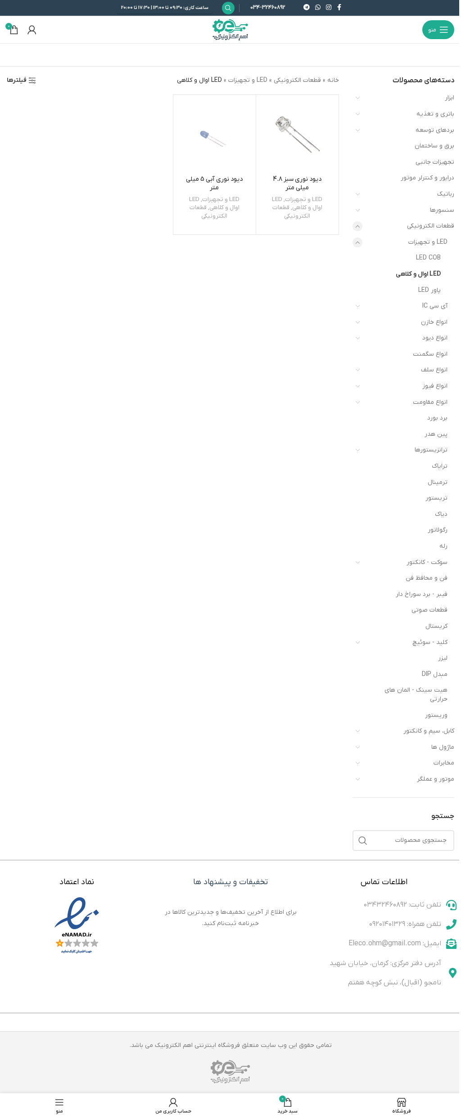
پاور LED (429, 290)
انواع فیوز (434, 386)
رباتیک (445, 194)
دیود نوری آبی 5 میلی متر (214, 183)
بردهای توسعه (435, 130)
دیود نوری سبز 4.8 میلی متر (297, 183)
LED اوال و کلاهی (418, 274)
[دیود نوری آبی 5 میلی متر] (214, 136)
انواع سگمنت (430, 354)
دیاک (441, 514)
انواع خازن (434, 322)
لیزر (442, 658)
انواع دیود (434, 338)
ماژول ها (442, 747)
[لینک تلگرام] (306, 7)
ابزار (449, 98)
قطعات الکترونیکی (430, 226)
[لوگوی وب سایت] (230, 29)
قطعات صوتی (429, 610)
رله (443, 546)
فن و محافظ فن (426, 578)
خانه (333, 80)
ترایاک (439, 466)
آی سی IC (434, 306)
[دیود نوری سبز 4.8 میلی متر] (297, 136)
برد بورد (437, 418)
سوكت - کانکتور (427, 562)
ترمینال (437, 482)
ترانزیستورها (431, 450)
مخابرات (444, 763)
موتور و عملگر (435, 779)
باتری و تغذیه (435, 114)
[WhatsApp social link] (317, 7)
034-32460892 (267, 7)
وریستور (436, 715)
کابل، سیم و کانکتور (428, 731)
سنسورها (442, 210)
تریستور (436, 498)
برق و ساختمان (434, 146)
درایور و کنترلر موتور (427, 178)
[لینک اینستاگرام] (328, 7)
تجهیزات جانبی (435, 162)
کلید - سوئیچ (429, 642)
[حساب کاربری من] (32, 30)
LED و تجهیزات (427, 242)
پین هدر (436, 434)
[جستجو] (363, 840)
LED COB (428, 258)
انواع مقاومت (430, 402)
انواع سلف (434, 370)
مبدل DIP (434, 674)
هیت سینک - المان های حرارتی (415, 694)
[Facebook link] (339, 7)
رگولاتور (437, 530)
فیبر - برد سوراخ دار (421, 594)
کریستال (436, 626)
